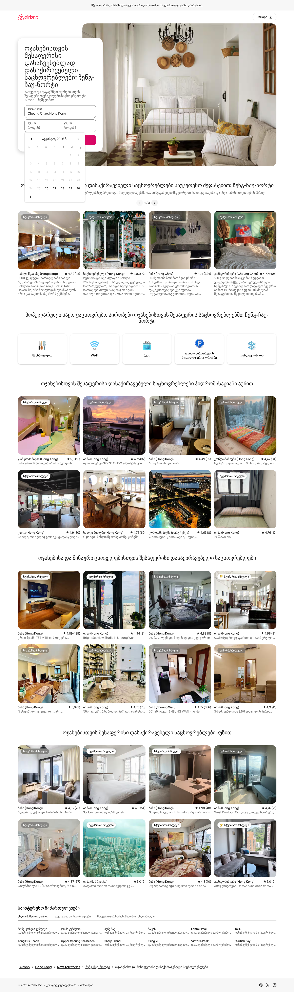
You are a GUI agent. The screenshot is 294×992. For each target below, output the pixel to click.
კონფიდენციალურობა (61, 985)
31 (31, 196)
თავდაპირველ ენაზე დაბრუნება (181, 5)
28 (62, 188)
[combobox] (60, 113)
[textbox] (42, 127)
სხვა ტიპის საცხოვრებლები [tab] (73, 916)
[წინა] (139, 203)
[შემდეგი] (154, 203)
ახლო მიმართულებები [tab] (33, 916)
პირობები (86, 985)
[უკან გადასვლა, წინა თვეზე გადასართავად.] (31, 139)
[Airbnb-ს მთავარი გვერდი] (28, 17)
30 (78, 188)
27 (54, 188)
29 (70, 188)
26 (46, 188)
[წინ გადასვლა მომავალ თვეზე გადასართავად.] (78, 139)
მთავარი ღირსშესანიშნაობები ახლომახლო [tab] (126, 916)
